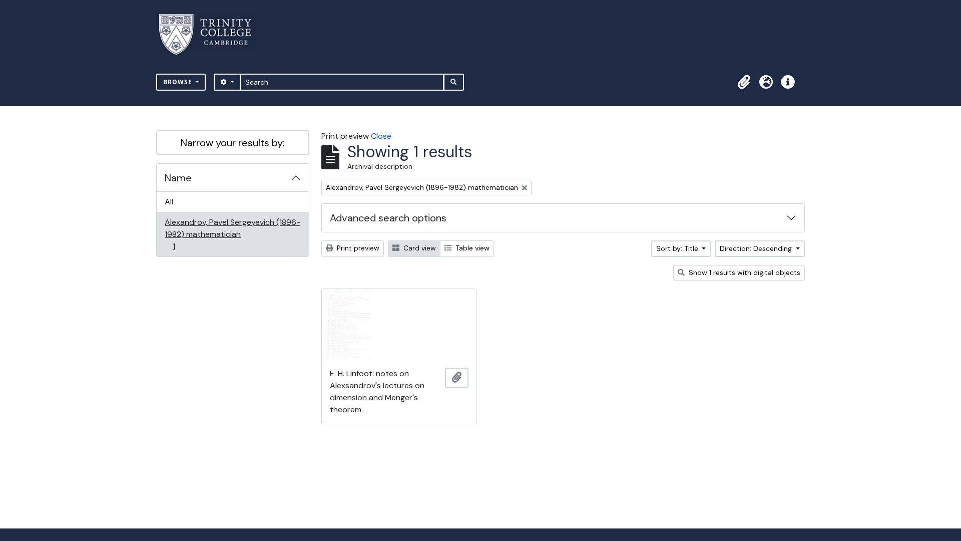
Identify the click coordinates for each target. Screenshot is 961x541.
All (169, 201)
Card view (418, 247)
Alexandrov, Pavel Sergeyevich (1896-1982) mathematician (232, 233)
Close (381, 136)
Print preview (357, 247)
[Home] (211, 34)
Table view (471, 247)
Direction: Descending (757, 248)
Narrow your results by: (233, 142)
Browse (178, 82)
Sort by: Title (678, 248)
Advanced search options (388, 217)
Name (178, 177)
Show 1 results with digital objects (743, 272)
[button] (744, 82)
